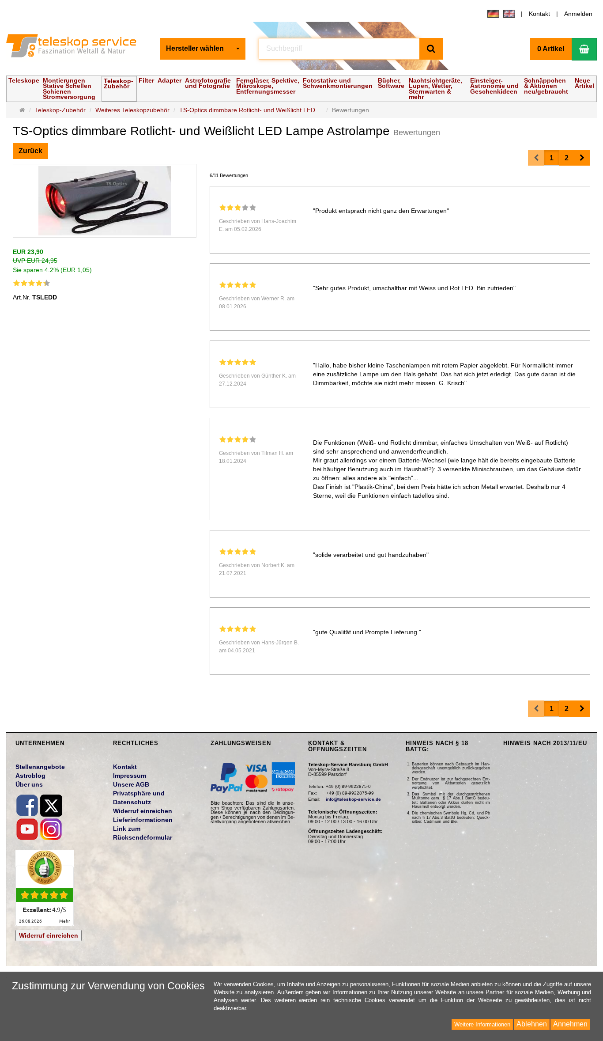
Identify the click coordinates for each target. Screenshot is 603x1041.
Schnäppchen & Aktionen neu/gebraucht (546, 86)
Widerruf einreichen (48, 935)
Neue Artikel (584, 83)
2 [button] (567, 158)
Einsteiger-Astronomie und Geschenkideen (494, 86)
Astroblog (30, 775)
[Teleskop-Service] (77, 47)
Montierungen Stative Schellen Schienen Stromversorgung (69, 88)
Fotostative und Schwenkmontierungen (338, 83)
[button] (582, 158)
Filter (146, 80)
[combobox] (202, 49)
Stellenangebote (40, 766)
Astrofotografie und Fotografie (208, 83)
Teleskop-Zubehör (118, 83)
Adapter (169, 80)
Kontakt (539, 13)
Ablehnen (531, 1024)
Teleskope (23, 80)
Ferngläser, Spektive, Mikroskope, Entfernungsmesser (267, 86)
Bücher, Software (391, 83)
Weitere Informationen (482, 1024)
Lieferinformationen (143, 819)
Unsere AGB (131, 784)
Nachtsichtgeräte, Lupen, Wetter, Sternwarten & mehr (435, 88)
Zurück (30, 151)
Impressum (129, 775)
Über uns (29, 784)
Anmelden (578, 13)
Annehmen (570, 1024)
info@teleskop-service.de (353, 799)
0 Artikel (550, 49)
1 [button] (552, 158)
